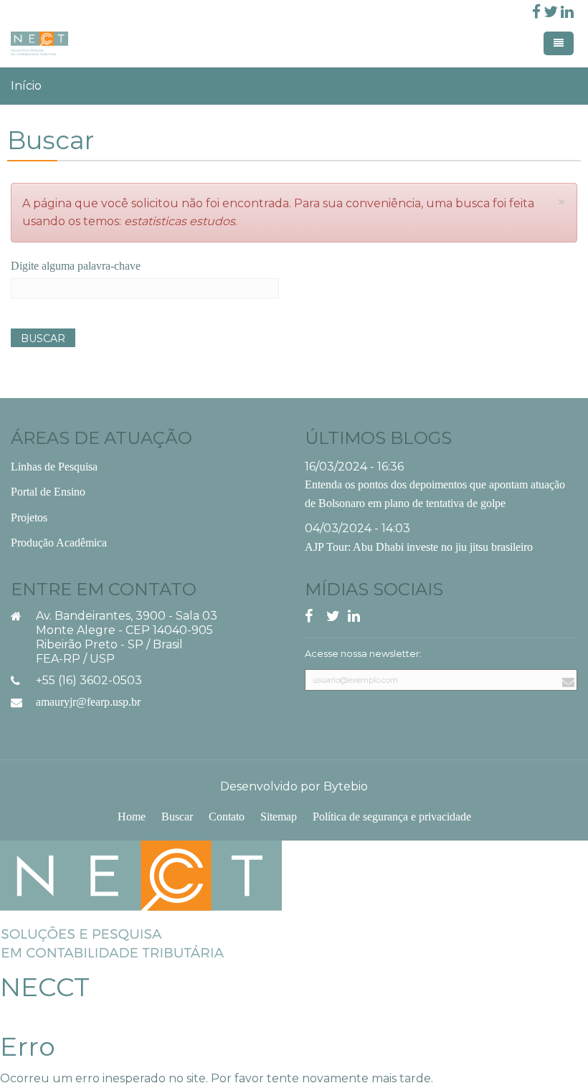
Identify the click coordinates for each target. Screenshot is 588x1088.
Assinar (566, 698)
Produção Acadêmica (59, 542)
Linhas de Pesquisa (54, 466)
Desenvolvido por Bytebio (294, 786)
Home (132, 816)
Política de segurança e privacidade (392, 816)
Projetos (29, 517)
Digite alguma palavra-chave (76, 266)
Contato (227, 816)
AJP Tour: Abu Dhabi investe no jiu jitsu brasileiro (419, 547)
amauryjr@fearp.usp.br (88, 702)
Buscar (43, 338)
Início (26, 86)
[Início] (141, 898)
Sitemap (278, 816)
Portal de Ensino (48, 492)
